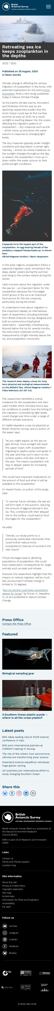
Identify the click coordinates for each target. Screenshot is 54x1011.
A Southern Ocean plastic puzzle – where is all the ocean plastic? (25, 716)
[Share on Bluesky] (5, 793)
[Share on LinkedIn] (26, 793)
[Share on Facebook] (12, 793)
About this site (9, 882)
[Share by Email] (33, 793)
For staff (6, 906)
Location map (9, 865)
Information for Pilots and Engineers (20, 899)
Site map (6, 892)
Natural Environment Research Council (19, 833)
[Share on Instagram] (19, 793)
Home (5, 63)
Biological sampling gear (18, 673)
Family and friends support (15, 861)
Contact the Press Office (16, 623)
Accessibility (8, 903)
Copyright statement (12, 889)
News (13, 63)
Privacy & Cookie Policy (13, 885)
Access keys (8, 896)
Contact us (7, 858)
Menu (48, 6)
